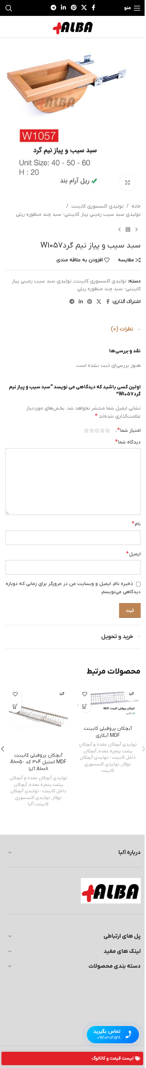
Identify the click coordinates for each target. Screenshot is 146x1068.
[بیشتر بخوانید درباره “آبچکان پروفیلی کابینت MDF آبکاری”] (84, 706)
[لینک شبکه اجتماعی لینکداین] (63, 7)
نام (136, 523)
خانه (136, 206)
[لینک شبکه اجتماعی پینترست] (73, 7)
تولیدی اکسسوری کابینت (97, 206)
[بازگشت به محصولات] (128, 230)
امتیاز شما (129, 430)
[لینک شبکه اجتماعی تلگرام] (53, 7)
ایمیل (133, 553)
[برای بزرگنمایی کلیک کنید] (127, 182)
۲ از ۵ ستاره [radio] (102, 430)
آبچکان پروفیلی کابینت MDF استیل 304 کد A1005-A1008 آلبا (38, 762)
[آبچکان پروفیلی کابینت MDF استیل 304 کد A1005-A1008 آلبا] (38, 717)
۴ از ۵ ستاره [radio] (91, 430)
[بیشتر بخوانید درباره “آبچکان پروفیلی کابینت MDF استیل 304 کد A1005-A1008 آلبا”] (15, 706)
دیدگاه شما (128, 442)
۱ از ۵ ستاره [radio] (107, 430)
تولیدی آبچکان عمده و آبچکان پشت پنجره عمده (108, 747)
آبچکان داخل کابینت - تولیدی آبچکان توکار (108, 757)
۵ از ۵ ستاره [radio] (86, 430)
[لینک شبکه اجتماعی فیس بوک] (93, 7)
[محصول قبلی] (136, 230)
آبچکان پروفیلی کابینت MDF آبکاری (108, 732)
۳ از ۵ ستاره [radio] (97, 430)
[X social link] (84, 7)
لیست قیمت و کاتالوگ (113, 1058)
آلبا (31, 804)
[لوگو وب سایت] (73, 26)
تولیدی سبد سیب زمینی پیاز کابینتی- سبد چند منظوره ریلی (78, 214)
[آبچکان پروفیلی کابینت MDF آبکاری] (108, 703)
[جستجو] (9, 8)
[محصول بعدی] (119, 230)
